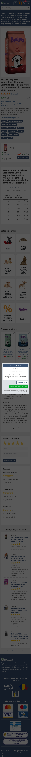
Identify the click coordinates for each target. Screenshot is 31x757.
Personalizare (22, 382)
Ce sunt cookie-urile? (15, 372)
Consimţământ (15, 366)
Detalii (15, 369)
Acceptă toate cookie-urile (18, 387)
